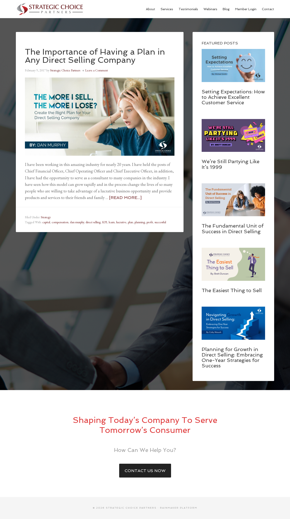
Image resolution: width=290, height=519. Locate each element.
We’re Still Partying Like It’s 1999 (230, 164)
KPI (104, 222)
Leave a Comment (96, 70)
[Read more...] (125, 197)
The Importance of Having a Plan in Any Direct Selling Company (95, 56)
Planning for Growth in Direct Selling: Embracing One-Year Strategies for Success (232, 357)
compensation (60, 222)
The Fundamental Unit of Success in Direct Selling (232, 228)
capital (46, 222)
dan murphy (77, 222)
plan (130, 222)
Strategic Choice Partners (50, 9)
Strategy (46, 217)
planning (140, 222)
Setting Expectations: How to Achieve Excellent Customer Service (233, 97)
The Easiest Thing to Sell (232, 290)
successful (160, 222)
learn (112, 222)
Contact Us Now (145, 470)
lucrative (121, 222)
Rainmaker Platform (178, 508)
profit (150, 222)
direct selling (93, 222)
